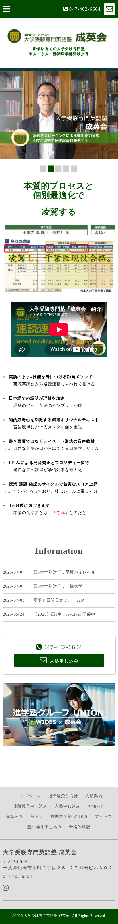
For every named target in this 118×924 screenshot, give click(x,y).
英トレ (36, 816)
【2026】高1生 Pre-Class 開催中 (64, 614)
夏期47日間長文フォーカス (59, 600)
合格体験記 (80, 827)
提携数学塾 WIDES (69, 816)
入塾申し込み (67, 806)
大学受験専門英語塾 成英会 (47, 916)
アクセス (103, 816)
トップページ (28, 796)
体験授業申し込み (30, 806)
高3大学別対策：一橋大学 (58, 586)
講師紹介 (14, 816)
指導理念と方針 (63, 796)
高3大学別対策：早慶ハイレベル (64, 572)
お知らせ (96, 806)
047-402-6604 (85, 9)
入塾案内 (94, 796)
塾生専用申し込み (44, 827)
